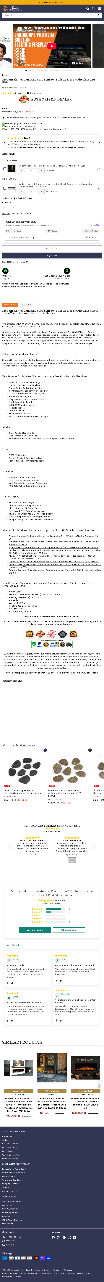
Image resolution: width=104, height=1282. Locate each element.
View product (18, 1090)
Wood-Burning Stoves (12, 1155)
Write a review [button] (35, 930)
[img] (52, 828)
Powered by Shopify (11, 1276)
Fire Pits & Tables (10, 1143)
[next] (99, 1086)
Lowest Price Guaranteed (14, 1169)
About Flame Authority (12, 1201)
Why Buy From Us (10, 1209)
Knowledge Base (10, 1212)
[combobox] (52, 15)
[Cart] (93, 9)
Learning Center (42, 1270)
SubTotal (7, 198)
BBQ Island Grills (9, 1147)
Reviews (6, 1216)
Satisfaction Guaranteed (13, 1172)
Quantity (7, 202)
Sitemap (6, 1187)
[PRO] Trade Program (12, 1220)
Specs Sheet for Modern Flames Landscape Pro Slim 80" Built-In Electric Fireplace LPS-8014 (53, 547)
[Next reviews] (99, 143)
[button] (8, 93)
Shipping (6, 213)
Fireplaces (7, 1136)
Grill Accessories (10, 1158)
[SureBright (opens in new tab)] (95, 225)
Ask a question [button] (69, 930)
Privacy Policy (8, 1176)
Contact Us (7, 1205)
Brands (29, 1270)
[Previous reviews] (4, 143)
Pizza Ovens (8, 1151)
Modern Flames (9, 87)
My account (7, 1223)
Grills (4, 1140)
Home (5, 75)
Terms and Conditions (12, 1180)
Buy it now (52, 255)
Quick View (98, 169)
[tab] (10, 305)
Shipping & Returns (11, 1183)
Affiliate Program (10, 1191)
